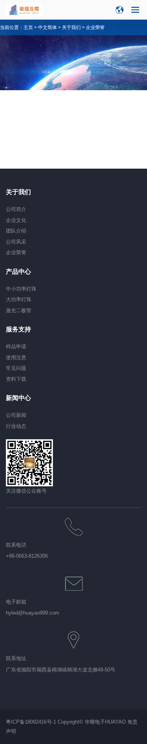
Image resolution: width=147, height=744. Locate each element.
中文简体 (47, 27)
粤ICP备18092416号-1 (31, 722)
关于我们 (71, 27)
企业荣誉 (95, 27)
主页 (28, 27)
